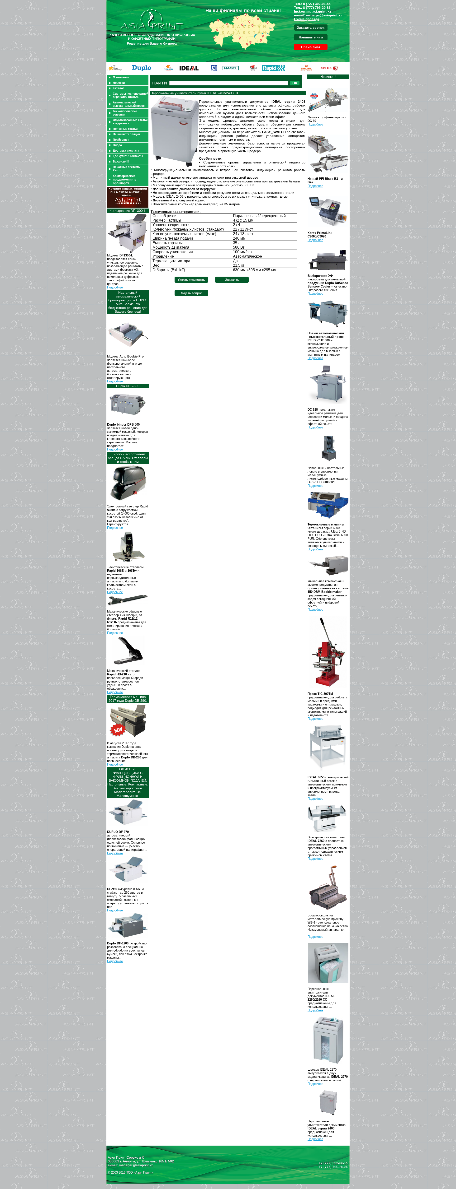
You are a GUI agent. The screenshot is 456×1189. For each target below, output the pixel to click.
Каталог (118, 88)
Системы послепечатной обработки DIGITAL (130, 95)
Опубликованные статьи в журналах (130, 121)
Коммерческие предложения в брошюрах (124, 179)
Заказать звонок (310, 27)
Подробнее (115, 287)
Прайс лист (310, 47)
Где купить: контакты (128, 156)
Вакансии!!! (121, 161)
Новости (119, 82)
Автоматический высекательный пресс (129, 104)
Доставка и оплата (126, 150)
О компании (121, 77)
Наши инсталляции (126, 134)
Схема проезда (306, 19)
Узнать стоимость (191, 280)
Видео (117, 145)
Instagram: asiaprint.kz (312, 11)
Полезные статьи (125, 128)
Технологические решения (125, 113)
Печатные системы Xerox (126, 168)
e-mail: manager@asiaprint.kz (318, 15)
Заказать (232, 280)
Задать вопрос (191, 293)
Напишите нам (311, 37)
